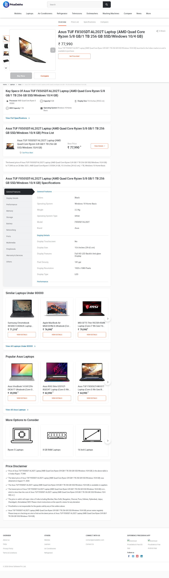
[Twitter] (133, 556)
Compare (104, 22)
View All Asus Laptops (16, 409)
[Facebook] (128, 556)
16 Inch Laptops (85, 449)
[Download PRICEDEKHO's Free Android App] (157, 544)
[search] (107, 4)
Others (9, 261)
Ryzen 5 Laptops (15, 449)
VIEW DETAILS (22, 334)
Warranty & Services (14, 255)
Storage (9, 217)
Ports (8, 236)
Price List (75, 22)
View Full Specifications (16, 118)
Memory (9, 211)
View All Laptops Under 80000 (19, 346)
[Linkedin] (141, 556)
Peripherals (11, 249)
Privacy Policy (8, 548)
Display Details (12, 198)
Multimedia (10, 242)
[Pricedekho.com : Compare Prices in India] (14, 4)
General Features (13, 192)
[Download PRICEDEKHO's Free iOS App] (136, 544)
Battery (9, 223)
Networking (11, 230)
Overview (62, 22)
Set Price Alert (27, 152)
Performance (11, 204)
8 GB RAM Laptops (51, 449)
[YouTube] (137, 556)
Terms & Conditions (10, 553)
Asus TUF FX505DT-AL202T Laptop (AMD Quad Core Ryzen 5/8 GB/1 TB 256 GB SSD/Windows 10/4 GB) (39, 144)
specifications (90, 22)
